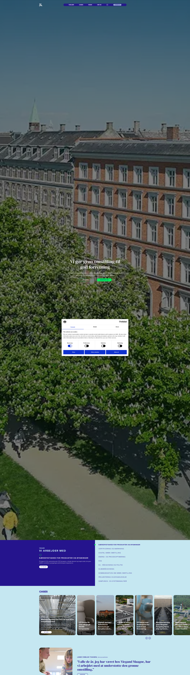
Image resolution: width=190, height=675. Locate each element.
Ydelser (71, 4)
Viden (90, 4)
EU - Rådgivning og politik (111, 565)
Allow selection (95, 352)
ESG (100, 561)
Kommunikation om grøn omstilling (115, 573)
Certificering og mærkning (111, 549)
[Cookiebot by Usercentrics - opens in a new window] (120, 322)
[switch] (87, 346)
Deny (73, 352)
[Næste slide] (149, 638)
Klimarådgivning (106, 569)
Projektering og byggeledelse (113, 577)
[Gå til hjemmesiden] (40, 5)
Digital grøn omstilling (110, 553)
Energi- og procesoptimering (112, 557)
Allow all (116, 352)
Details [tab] (95, 326)
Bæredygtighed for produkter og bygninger (119, 545)
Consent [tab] (73, 327)
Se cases (86, 280)
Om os (99, 4)
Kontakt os (104, 280)
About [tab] (117, 326)
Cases (81, 4)
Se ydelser (44, 566)
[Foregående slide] (146, 638)
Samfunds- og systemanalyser (113, 581)
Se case (46, 632)
